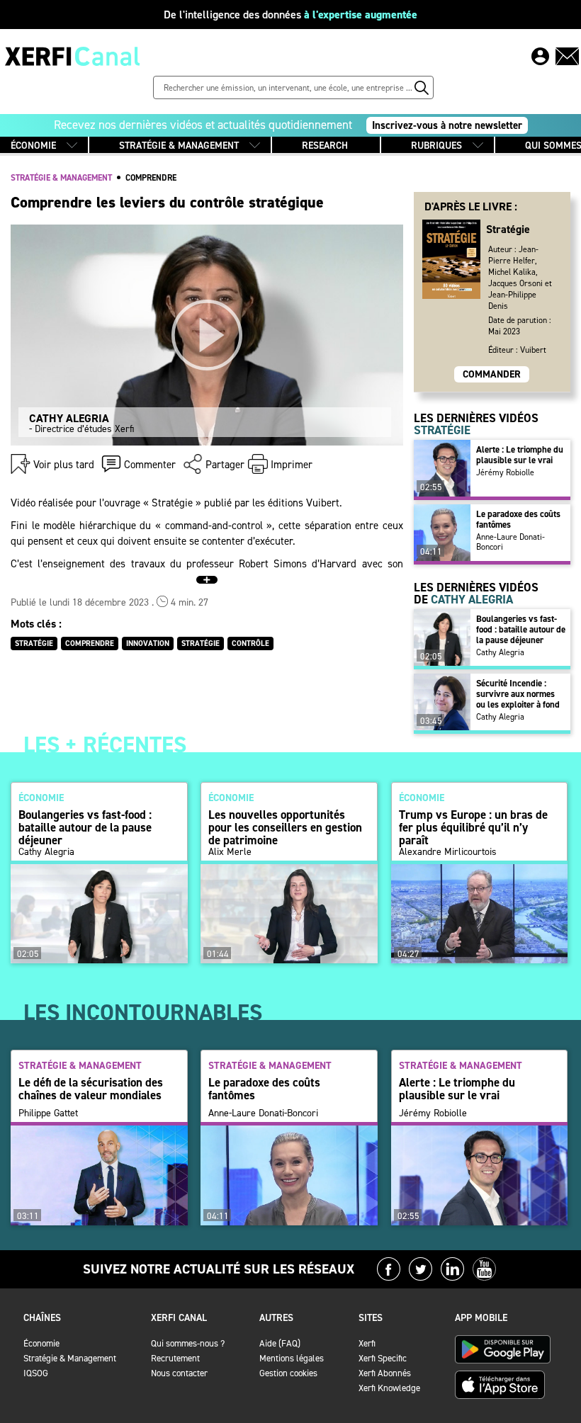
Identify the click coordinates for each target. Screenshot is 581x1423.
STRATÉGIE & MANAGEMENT (179, 145)
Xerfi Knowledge (389, 1388)
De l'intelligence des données (290, 14)
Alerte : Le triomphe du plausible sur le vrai (519, 454)
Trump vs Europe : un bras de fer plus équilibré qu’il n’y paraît (473, 827)
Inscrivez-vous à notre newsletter (447, 125)
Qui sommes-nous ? (188, 1343)
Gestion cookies (288, 1373)
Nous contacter (179, 1373)
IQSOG (35, 1373)
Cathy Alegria (500, 652)
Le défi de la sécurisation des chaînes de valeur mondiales (90, 1088)
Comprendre (150, 177)
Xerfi (367, 1343)
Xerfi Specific (383, 1358)
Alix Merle (230, 852)
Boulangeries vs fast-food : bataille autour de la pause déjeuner (520, 629)
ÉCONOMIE (33, 145)
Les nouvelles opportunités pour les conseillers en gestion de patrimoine (285, 827)
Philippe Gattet (48, 1113)
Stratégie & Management (69, 1358)
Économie (41, 1343)
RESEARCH (325, 145)
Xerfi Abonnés (385, 1373)
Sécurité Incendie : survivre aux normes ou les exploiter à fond (518, 694)
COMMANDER (492, 374)
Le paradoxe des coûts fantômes (518, 519)
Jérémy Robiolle (505, 472)
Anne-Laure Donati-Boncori (510, 542)
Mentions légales (291, 1358)
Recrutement (175, 1358)
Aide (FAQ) (279, 1343)
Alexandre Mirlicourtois (448, 852)
